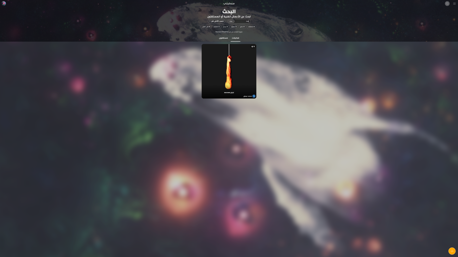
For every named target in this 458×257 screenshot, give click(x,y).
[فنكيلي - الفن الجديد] (229, 3)
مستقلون (223, 38)
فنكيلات (235, 38)
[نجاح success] (229, 69)
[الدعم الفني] (452, 251)
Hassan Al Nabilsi (222, 31)
